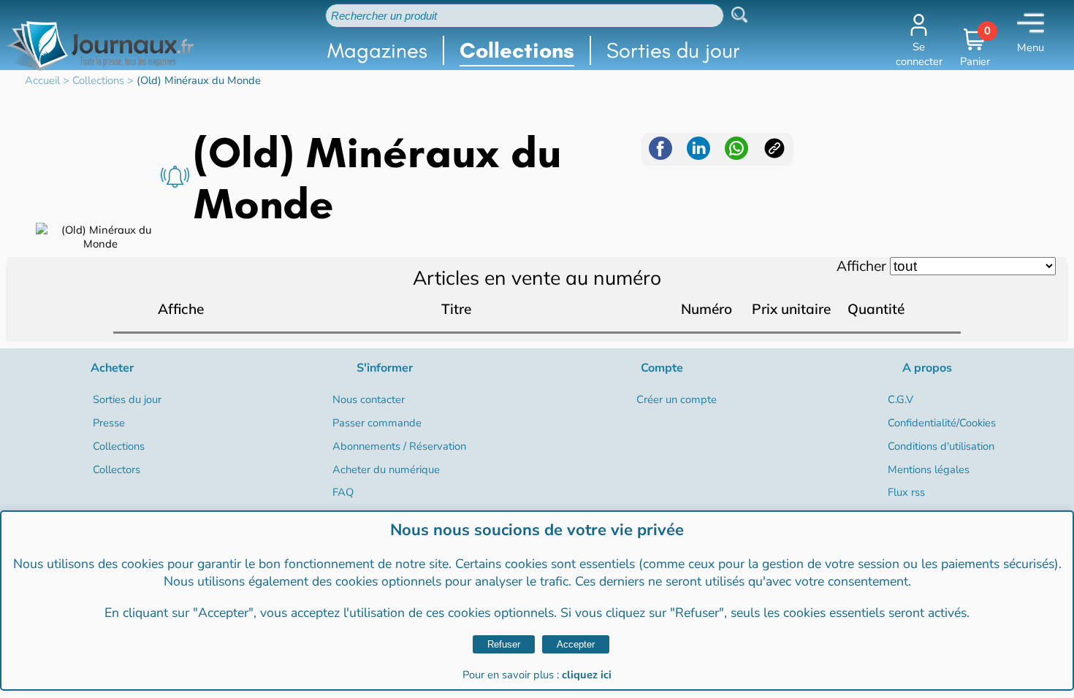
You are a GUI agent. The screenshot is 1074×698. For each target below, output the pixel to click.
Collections (517, 50)
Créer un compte (676, 399)
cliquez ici (587, 674)
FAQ (343, 492)
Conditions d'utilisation (941, 446)
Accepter (576, 644)
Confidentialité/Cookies (942, 422)
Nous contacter (368, 399)
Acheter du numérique (386, 469)
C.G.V (900, 399)
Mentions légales (929, 469)
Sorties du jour (673, 50)
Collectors (116, 469)
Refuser (503, 644)
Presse (109, 422)
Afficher (861, 266)
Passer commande (377, 422)
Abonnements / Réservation (399, 446)
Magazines (377, 50)
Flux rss (906, 492)
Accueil (42, 80)
